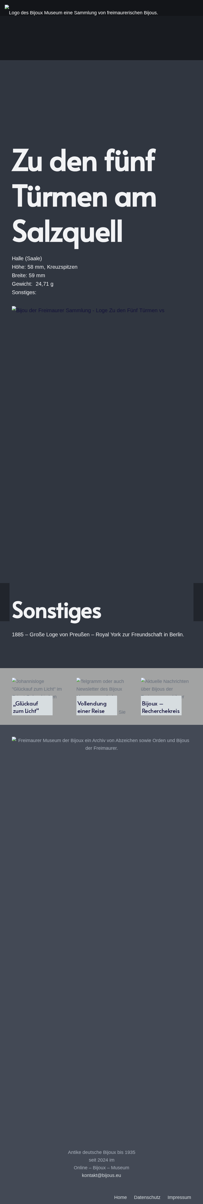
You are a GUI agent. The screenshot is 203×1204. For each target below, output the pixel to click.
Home (120, 1197)
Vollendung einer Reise (92, 707)
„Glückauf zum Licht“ (26, 707)
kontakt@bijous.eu (101, 1175)
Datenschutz (147, 1197)
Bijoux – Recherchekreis (161, 707)
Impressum (179, 1197)
